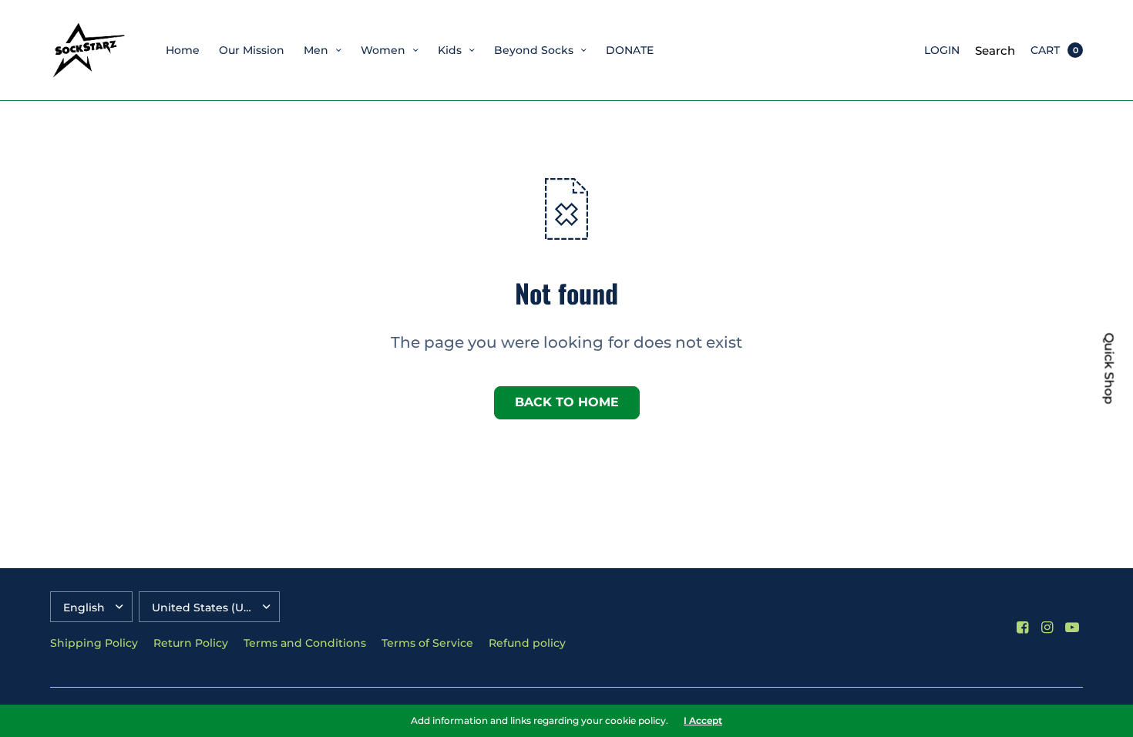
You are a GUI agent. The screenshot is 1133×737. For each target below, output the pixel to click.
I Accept (703, 720)
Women (383, 50)
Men (316, 50)
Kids (450, 50)
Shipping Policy (94, 643)
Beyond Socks (533, 50)
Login (942, 50)
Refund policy (527, 643)
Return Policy (190, 643)
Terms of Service (427, 643)
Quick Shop (1109, 369)
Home (183, 50)
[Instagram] (1047, 627)
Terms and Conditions (305, 643)
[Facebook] (1023, 627)
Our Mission (251, 50)
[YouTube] (1072, 627)
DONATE (630, 50)
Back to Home (567, 402)
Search (995, 50)
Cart (1045, 50)
